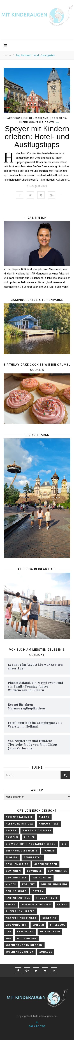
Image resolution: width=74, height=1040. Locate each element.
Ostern (38, 891)
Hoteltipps (58, 118)
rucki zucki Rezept (20, 911)
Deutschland (38, 118)
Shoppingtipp (16, 924)
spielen (38, 924)
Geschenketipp (17, 864)
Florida (12, 857)
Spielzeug (57, 924)
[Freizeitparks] (37, 498)
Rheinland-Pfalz (31, 122)
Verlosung (25, 931)
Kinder (11, 884)
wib (8, 938)
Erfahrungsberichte (22, 850)
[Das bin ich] (37, 243)
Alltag (44, 817)
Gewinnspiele (16, 877)
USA (8, 931)
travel (50, 122)
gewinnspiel (57, 870)
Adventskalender (19, 817)
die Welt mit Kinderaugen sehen (31, 843)
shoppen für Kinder (21, 918)
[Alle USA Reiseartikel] (37, 606)
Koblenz (28, 884)
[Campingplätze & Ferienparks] (37, 328)
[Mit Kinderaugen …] (37, 17)
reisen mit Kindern (36, 904)
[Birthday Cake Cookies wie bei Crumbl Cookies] (37, 398)
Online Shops (16, 891)
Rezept (62, 904)
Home (7, 55)
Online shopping (54, 884)
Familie (49, 850)
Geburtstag (33, 857)
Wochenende (27, 938)
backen (11, 830)
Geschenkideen (45, 864)
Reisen (11, 904)
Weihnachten (50, 931)
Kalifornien (42, 877)
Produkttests (47, 897)
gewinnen (13, 870)
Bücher (29, 837)
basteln (12, 837)
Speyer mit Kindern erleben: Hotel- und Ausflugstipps (37, 136)
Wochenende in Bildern (24, 945)
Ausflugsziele (17, 118)
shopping (49, 918)
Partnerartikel (18, 897)
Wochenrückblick (19, 951)
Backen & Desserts (37, 830)
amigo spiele (49, 823)
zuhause (45, 951)
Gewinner (34, 870)
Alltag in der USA (19, 823)
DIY (64, 843)
